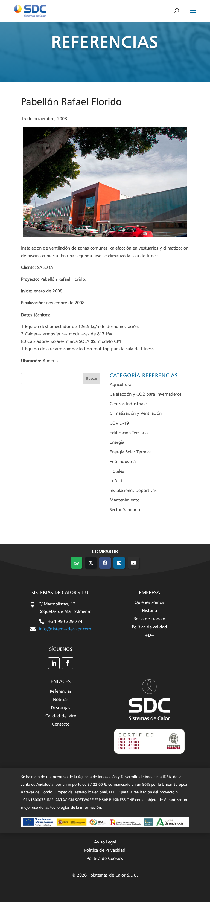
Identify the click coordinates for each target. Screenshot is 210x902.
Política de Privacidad (105, 851)
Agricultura (120, 385)
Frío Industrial (123, 462)
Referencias (61, 692)
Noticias (60, 700)
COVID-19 (119, 423)
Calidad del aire (60, 716)
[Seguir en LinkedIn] (54, 663)
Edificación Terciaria (129, 433)
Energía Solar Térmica (130, 452)
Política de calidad (149, 627)
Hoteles (117, 471)
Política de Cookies (105, 859)
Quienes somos (149, 603)
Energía (117, 442)
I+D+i (116, 481)
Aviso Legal (105, 842)
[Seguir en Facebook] (67, 663)
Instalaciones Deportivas (133, 491)
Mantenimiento (124, 500)
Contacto (60, 725)
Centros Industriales (129, 404)
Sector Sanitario (125, 510)
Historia (149, 611)
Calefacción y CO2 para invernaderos (146, 394)
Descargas (60, 708)
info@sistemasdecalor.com (65, 629)
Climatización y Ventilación (136, 413)
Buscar (91, 379)
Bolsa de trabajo (149, 619)
